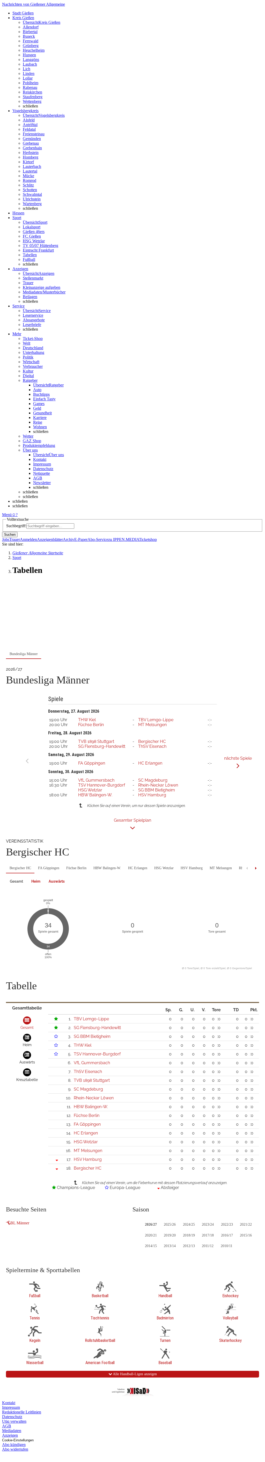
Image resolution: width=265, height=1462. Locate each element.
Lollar (28, 78)
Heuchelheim (34, 50)
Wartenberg (32, 203)
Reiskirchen (32, 92)
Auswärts (57, 881)
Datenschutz (43, 468)
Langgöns (31, 59)
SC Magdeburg (152, 780)
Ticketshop (148, 539)
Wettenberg (32, 101)
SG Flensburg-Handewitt (101, 746)
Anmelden (28, 539)
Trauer (28, 283)
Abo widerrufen (15, 1449)
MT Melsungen (152, 724)
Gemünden (32, 138)
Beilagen (30, 296)
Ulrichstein (32, 199)
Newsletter (42, 482)
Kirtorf (28, 162)
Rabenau (30, 87)
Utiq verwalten (14, 1421)
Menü (7, 514)
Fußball (29, 259)
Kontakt (39, 459)
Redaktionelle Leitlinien (21, 1412)
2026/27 (151, 1224)
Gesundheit (42, 413)
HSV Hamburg (152, 794)
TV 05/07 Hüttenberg (40, 245)
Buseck (29, 36)
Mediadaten (11, 1430)
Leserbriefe (32, 324)
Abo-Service (97, 539)
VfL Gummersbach (96, 780)
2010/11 (226, 1246)
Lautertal (30, 171)
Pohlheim (30, 83)
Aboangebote (34, 320)
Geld (37, 408)
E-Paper (80, 539)
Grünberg (31, 45)
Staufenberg (32, 97)
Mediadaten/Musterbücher (44, 292)
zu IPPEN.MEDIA (123, 539)
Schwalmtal (32, 194)
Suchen (10, 534)
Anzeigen (10, 1435)
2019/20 (170, 1235)
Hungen (29, 55)
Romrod (29, 180)
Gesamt (16, 881)
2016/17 (227, 1235)
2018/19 (189, 1235)
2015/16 (246, 1235)
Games (39, 403)
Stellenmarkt (33, 278)
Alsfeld (29, 120)
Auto (37, 389)
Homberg (30, 157)
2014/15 (151, 1246)
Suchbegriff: (16, 526)
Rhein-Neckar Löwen (158, 785)
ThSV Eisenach (152, 746)
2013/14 (170, 1246)
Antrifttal (30, 124)
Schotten (30, 190)
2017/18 (208, 1235)
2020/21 (151, 1235)
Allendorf (31, 27)
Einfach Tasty (44, 399)
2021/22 (246, 1224)
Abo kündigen (14, 1444)
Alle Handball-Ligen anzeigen (134, 1374)
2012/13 (189, 1246)
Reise (37, 422)
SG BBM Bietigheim (156, 790)
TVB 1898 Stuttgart (96, 741)
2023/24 (208, 1224)
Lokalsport (31, 227)
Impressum (42, 464)
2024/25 (189, 1224)
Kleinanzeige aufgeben (41, 287)
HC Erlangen (150, 763)
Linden (28, 73)
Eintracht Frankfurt (38, 250)
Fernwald (30, 41)
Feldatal (29, 129)
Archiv (68, 539)
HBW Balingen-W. (95, 794)
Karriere (40, 417)
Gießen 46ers (34, 231)
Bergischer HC (152, 741)
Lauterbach (32, 166)
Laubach (30, 64)
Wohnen (40, 427)
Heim (35, 881)
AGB (37, 478)
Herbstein (31, 152)
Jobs (5, 539)
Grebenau (31, 143)
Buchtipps (41, 394)
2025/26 (170, 1224)
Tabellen (30, 255)
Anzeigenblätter (50, 539)
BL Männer (19, 1223)
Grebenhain (32, 148)
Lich (26, 69)
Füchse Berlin (91, 724)
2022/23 (227, 1224)
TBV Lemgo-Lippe (155, 719)
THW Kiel (87, 719)
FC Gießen (32, 236)
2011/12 (208, 1246)
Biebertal (30, 31)
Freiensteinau (34, 134)
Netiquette (41, 473)
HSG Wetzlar (34, 241)
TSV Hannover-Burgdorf (101, 785)
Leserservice (33, 315)
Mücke (28, 176)
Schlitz (28, 185)
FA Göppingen (91, 763)
